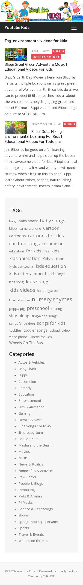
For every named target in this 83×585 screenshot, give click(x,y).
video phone (18, 337)
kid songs (57, 273)
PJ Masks (25, 502)
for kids (33, 251)
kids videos (22, 289)
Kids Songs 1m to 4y (34, 426)
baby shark (28, 220)
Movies (24, 451)
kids (55, 251)
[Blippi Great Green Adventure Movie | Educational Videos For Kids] (16, 54)
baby (12, 221)
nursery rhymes (52, 299)
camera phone (30, 228)
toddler (15, 330)
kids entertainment (28, 273)
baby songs (52, 220)
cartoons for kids (46, 236)
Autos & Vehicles (31, 362)
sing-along (19, 315)
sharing (56, 308)
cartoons (17, 236)
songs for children (22, 323)
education (16, 251)
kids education (51, 266)
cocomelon (52, 243)
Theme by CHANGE (41, 576)
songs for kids (51, 323)
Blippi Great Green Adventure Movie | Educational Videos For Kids (36, 67)
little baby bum (19, 300)
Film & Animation (31, 407)
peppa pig (17, 308)
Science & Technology (35, 508)
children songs (24, 243)
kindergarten (48, 290)
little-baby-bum (30, 432)
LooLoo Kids (28, 438)
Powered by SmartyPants (57, 571)
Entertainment (45, 57)
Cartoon (51, 228)
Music (22, 458)
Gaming (24, 413)
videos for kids (41, 337)
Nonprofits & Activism (35, 470)
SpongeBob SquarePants (38, 521)
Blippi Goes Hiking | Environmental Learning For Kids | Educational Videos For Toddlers (34, 136)
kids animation (24, 258)
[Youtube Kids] (41, 11)
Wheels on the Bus (33, 540)
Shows (23, 515)
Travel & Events (31, 534)
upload (55, 330)
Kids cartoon (53, 258)
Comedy (25, 387)
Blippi (57, 51)
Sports (23, 527)
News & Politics (30, 464)
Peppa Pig (26, 489)
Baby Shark (27, 368)
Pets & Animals (30, 496)
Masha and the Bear (34, 445)
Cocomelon (27, 381)
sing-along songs (45, 316)
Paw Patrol (27, 477)
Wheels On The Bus (26, 342)
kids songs (37, 281)
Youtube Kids (17, 27)
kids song (16, 282)
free (46, 251)
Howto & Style (30, 419)
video (66, 330)
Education (26, 394)
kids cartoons (21, 266)
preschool (38, 308)
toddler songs (35, 330)
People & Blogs (30, 483)
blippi (13, 228)
